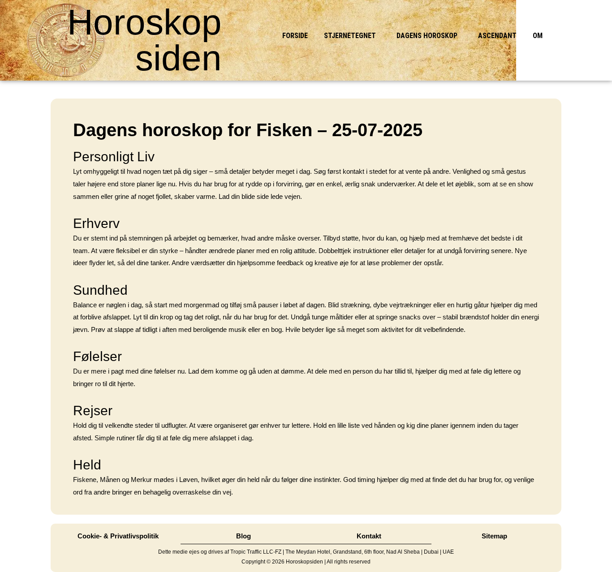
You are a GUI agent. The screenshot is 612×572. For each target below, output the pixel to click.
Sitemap (494, 536)
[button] (352, 36)
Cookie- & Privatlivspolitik (118, 536)
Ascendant (497, 35)
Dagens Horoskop (427, 35)
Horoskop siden (144, 40)
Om (538, 35)
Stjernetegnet (350, 35)
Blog (243, 536)
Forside (295, 35)
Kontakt (369, 536)
